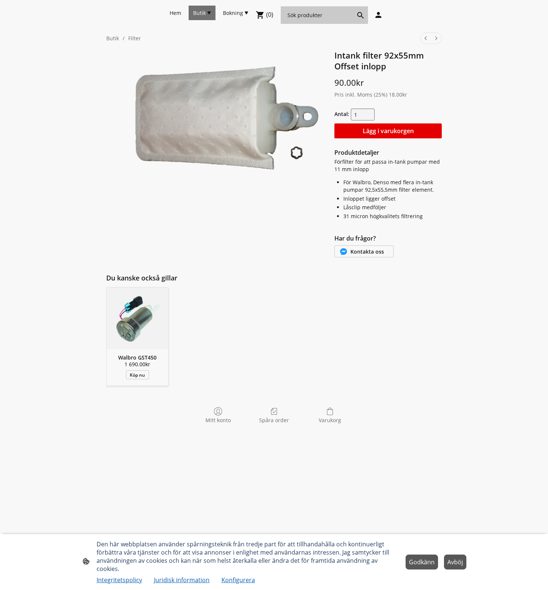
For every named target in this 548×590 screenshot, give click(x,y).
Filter (134, 38)
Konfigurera (238, 580)
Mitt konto (218, 420)
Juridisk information (182, 580)
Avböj (455, 562)
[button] (364, 251)
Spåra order (274, 420)
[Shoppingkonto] (378, 14)
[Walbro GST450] (137, 318)
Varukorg (330, 420)
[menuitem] (426, 38)
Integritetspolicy (119, 580)
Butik (112, 38)
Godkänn (422, 562)
